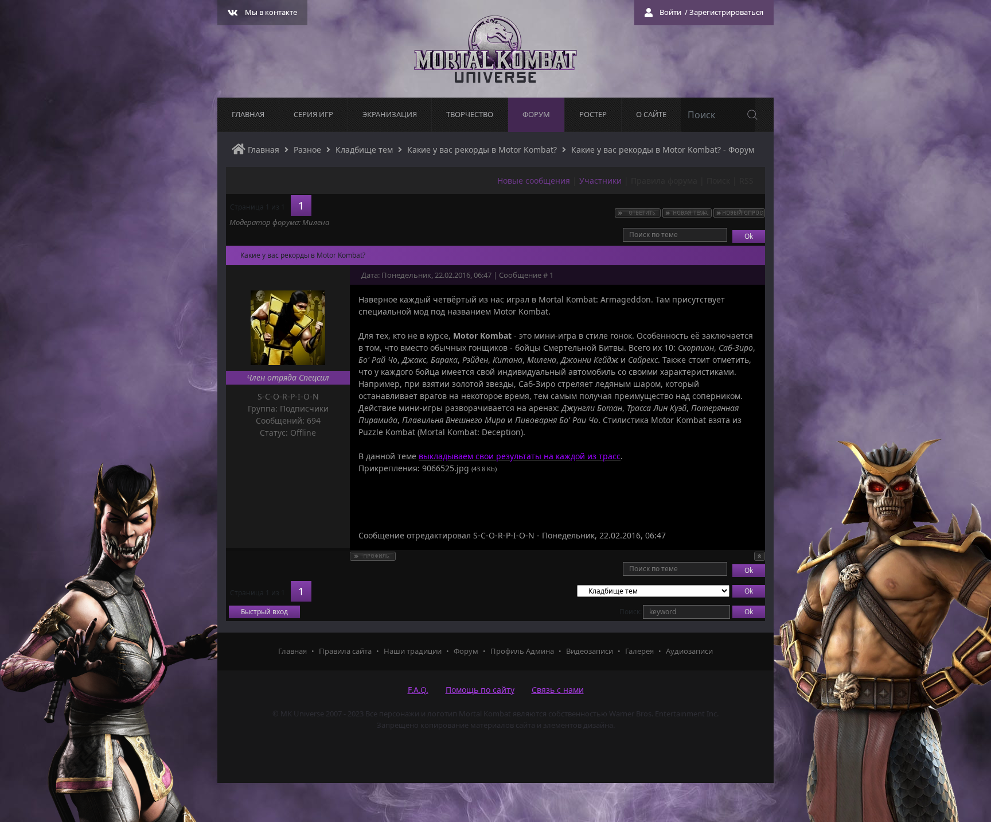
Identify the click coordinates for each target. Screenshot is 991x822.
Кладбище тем (364, 149)
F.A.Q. (418, 689)
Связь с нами (558, 689)
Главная (262, 149)
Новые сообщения (533, 180)
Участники (600, 180)
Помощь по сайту (480, 689)
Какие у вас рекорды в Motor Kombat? (482, 149)
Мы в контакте (271, 12)
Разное (307, 149)
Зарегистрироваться (726, 12)
